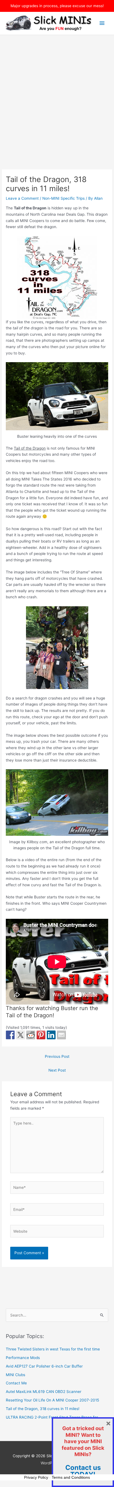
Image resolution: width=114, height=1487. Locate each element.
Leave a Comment (22, 198)
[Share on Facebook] (10, 1035)
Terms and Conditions (71, 1477)
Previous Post (57, 1056)
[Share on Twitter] (20, 1035)
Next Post (57, 1070)
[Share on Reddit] (30, 1035)
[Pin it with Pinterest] (41, 1035)
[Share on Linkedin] (51, 1035)
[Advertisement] (57, 94)
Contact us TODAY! (83, 1471)
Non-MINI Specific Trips (63, 198)
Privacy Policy (36, 1477)
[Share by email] (61, 1035)
